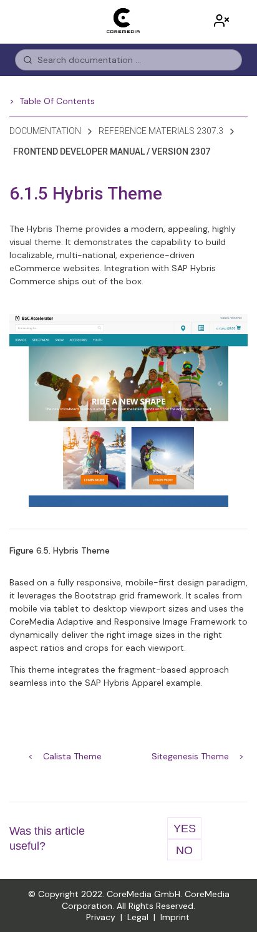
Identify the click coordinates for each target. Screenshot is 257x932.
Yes (184, 828)
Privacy (100, 917)
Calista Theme (72, 756)
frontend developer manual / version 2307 (111, 151)
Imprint (175, 917)
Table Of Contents (57, 101)
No (184, 850)
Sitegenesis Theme (190, 756)
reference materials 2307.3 (161, 131)
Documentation (45, 131)
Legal (137, 917)
